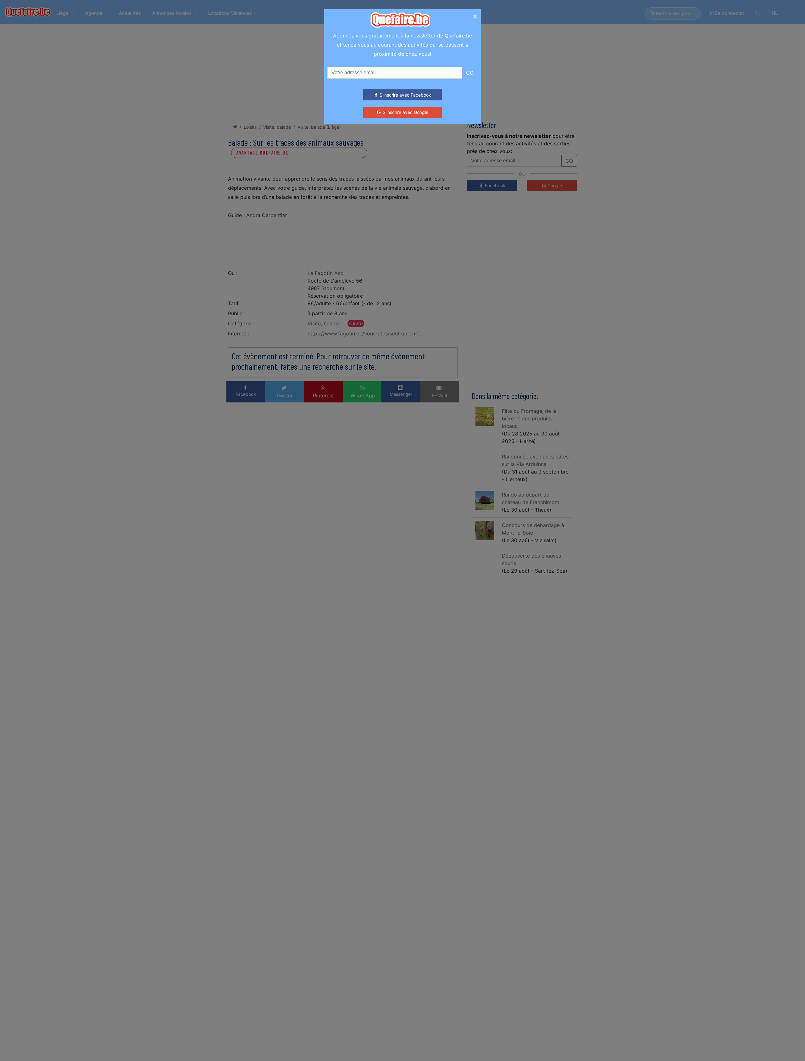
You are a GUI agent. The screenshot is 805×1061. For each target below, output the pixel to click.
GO (470, 73)
